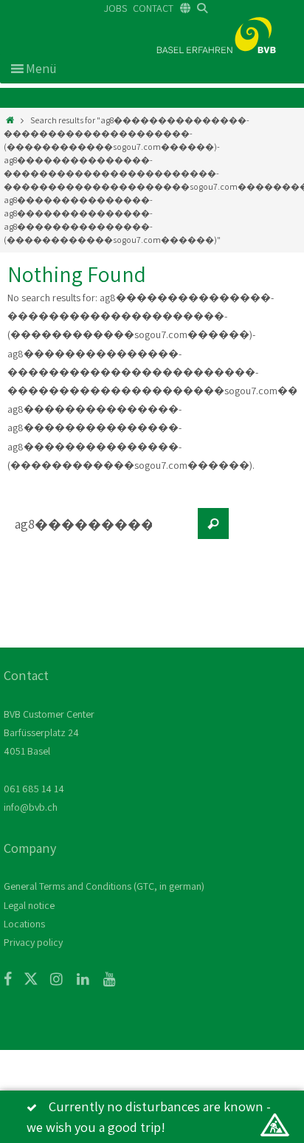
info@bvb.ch (31, 807)
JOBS (115, 8)
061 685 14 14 (34, 788)
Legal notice (29, 905)
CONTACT (153, 8)
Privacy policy (33, 942)
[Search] (213, 523)
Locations (24, 923)
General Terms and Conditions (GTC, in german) (104, 886)
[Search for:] (99, 531)
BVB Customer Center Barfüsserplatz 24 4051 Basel (49, 732)
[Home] (10, 120)
